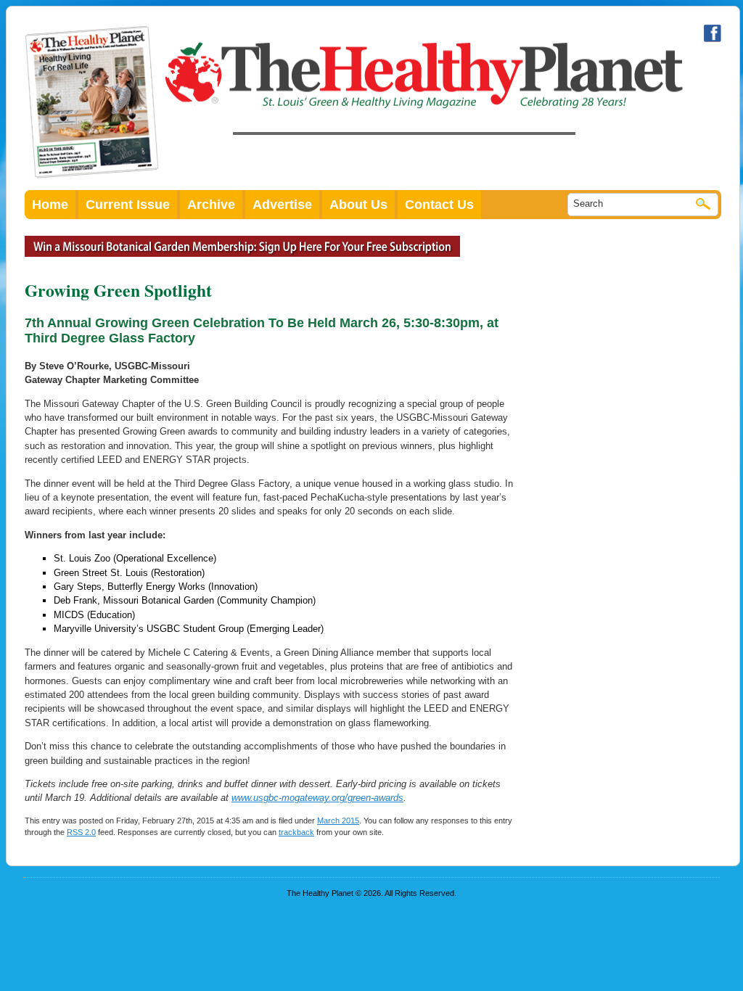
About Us (358, 204)
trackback (296, 832)
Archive (211, 204)
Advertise (282, 204)
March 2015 (338, 820)
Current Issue (128, 204)
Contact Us (439, 204)
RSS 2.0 (81, 832)
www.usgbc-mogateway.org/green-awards (317, 797)
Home (50, 204)
